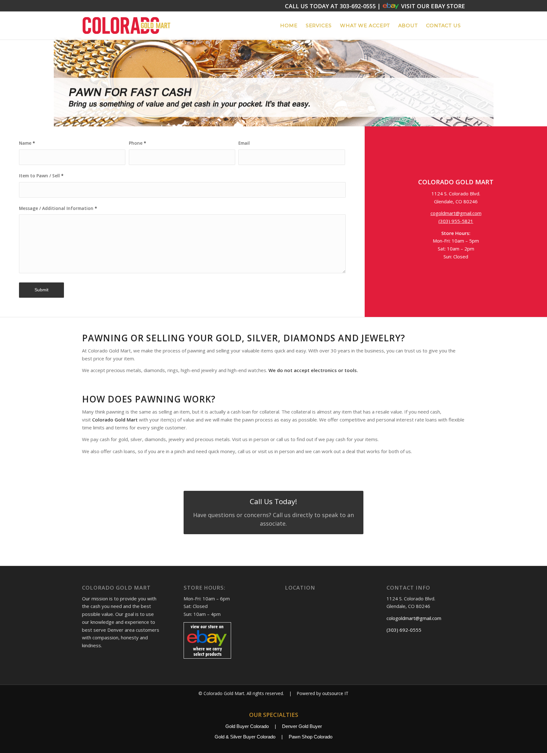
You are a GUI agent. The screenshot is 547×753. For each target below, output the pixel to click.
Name (27, 143)
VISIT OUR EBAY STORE (432, 6)
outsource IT (335, 693)
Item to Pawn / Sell (41, 176)
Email (244, 143)
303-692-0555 (358, 6)
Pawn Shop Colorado (310, 736)
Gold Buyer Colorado (247, 726)
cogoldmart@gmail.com (456, 213)
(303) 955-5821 (455, 221)
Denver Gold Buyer (302, 726)
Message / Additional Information (58, 208)
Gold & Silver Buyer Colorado (245, 736)
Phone (137, 143)
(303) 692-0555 (404, 630)
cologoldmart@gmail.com (414, 618)
